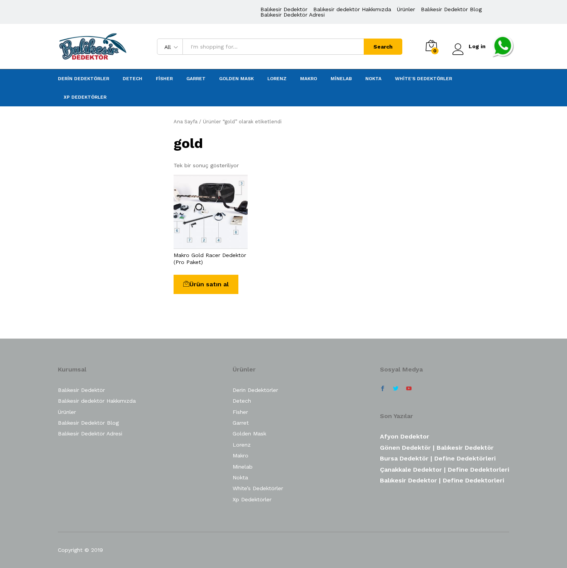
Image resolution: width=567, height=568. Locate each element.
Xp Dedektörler (85, 97)
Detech (132, 78)
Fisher (164, 78)
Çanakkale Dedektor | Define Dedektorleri (444, 469)
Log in (477, 46)
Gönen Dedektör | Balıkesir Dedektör (437, 447)
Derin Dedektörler (83, 78)
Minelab (341, 78)
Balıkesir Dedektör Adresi (292, 15)
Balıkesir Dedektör (283, 9)
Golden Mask (236, 78)
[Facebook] (382, 389)
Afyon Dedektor (404, 436)
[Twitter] (395, 389)
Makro (308, 78)
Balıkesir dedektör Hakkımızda (352, 9)
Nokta (373, 78)
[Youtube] (408, 389)
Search (383, 47)
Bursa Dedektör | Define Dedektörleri (438, 458)
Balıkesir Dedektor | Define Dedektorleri (442, 480)
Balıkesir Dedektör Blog (451, 9)
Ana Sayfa (185, 121)
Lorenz (277, 78)
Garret (196, 78)
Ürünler (406, 9)
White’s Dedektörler (423, 78)
